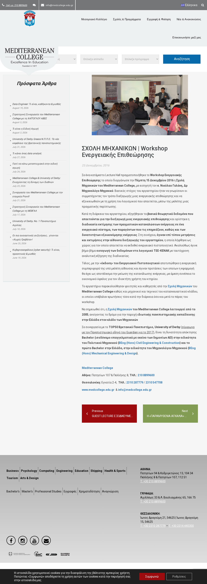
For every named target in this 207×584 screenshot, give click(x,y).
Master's (27, 491)
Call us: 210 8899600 (16, 5)
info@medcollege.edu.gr (135, 389)
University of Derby (167, 327)
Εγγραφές (70, 491)
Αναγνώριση (110, 491)
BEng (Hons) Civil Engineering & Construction (149, 342)
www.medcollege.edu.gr (98, 389)
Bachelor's (13, 491)
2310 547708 (154, 382)
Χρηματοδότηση (89, 491)
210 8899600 (146, 375)
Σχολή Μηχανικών (180, 286)
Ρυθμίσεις (179, 576)
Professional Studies (48, 491)
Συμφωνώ (152, 576)
